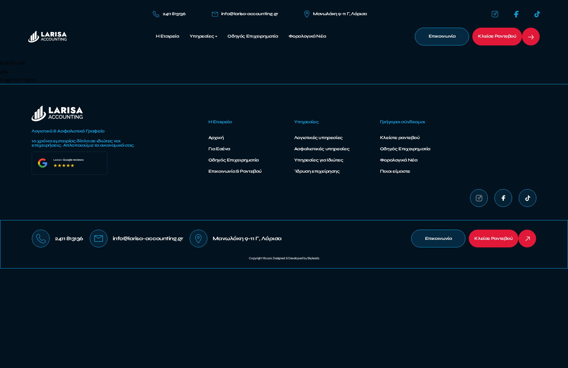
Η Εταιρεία (167, 36)
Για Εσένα (219, 149)
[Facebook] (516, 14)
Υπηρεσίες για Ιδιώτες (318, 160)
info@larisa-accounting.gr (249, 14)
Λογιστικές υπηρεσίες (318, 137)
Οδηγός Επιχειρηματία (252, 36)
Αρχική (216, 137)
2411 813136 (174, 13)
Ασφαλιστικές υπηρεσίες (321, 149)
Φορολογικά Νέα (307, 36)
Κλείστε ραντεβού (400, 137)
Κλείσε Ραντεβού (497, 36)
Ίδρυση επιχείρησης (317, 171)
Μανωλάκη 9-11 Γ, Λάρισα (340, 13)
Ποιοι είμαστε (395, 171)
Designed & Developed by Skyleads (296, 258)
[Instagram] (495, 14)
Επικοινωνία (442, 36)
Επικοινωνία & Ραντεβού (235, 171)
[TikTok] (537, 14)
